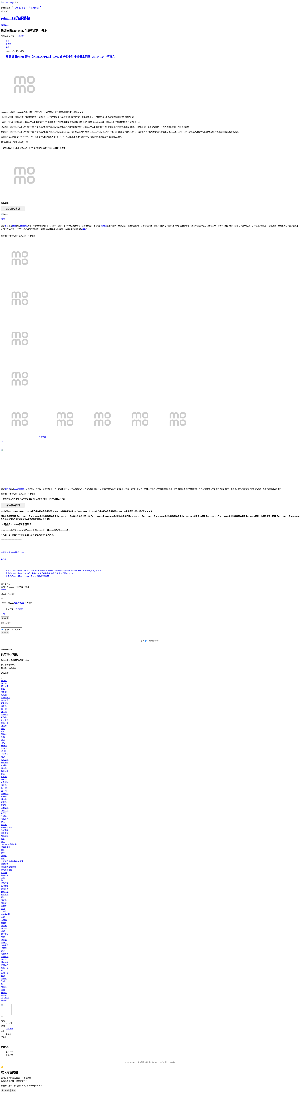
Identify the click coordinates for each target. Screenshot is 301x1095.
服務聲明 (173, 1062)
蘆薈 (3, 976)
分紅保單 (4, 830)
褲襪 (3, 931)
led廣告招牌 (6, 914)
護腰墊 (4, 856)
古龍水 (4, 987)
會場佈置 (4, 889)
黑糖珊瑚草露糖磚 (8, 867)
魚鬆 (3, 219)
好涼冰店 (4, 700)
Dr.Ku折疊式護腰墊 (9, 844)
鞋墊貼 (4, 717)
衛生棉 (4, 960)
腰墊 (3, 853)
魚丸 (3, 743)
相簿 (7, 41)
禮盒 (84, 229)
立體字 (4, 906)
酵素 (3, 822)
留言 (22, 603)
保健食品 (4, 808)
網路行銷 (4, 968)
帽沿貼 (4, 684)
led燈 (3, 917)
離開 (13, 1090)
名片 (7, 47)
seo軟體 (4, 873)
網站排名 (4, 876)
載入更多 (5, 618)
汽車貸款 (42, 437)
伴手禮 (4, 734)
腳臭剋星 (22, 489)
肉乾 (3, 740)
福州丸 (4, 751)
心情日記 (20, 36)
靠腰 (3, 850)
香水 (3, 984)
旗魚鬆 (104, 226)
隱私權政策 (164, 1062)
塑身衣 (4, 993)
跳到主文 (4, 25)
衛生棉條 (4, 962)
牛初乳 (4, 816)
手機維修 (4, 957)
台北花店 (4, 892)
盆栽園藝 (4, 836)
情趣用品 (4, 945)
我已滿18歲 (6, 1090)
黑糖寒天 (4, 864)
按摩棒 (4, 948)
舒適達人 (4, 965)
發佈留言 (5, 632)
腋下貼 (4, 709)
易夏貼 (4, 706)
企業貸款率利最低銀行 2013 (12, 552)
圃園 (3, 990)
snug (2, 441)
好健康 (4, 805)
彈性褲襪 (4, 934)
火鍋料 (4, 748)
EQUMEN (5, 998)
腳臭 (3, 689)
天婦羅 (4, 746)
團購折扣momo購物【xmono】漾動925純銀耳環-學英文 (28, 576)
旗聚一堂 (4, 723)
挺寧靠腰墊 (5, 847)
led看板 (4, 926)
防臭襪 (4, 695)
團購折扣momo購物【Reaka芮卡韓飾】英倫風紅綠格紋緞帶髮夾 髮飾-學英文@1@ (39, 573)
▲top (3, 614)
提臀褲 (4, 1000)
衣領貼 (4, 681)
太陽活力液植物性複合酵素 (12, 861)
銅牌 (3, 909)
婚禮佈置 (4, 886)
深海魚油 (4, 819)
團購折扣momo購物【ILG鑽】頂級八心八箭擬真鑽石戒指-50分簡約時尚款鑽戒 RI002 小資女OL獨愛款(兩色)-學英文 (53, 571)
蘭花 (3, 842)
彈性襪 (4, 928)
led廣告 (4, 920)
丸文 (14, 226)
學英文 (4, 560)
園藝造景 (4, 833)
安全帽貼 (4, 703)
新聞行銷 (4, 973)
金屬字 (4, 912)
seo (2, 970)
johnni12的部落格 (15, 18)
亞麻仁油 (4, 811)
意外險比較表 (6, 828)
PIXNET (133, 1062)
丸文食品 (24, 226)
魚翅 (3, 757)
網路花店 (4, 883)
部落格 (8, 44)
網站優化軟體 (6, 870)
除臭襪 (7, 489)
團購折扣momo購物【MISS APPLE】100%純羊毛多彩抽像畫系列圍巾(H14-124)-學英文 (60, 56)
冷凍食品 (4, 754)
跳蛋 (3, 951)
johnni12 (4, 590)
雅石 (3, 839)
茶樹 (3, 981)
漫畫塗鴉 (19, 609)
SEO (3, 878)
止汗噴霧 (4, 715)
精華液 (4, 979)
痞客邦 (17, 603)
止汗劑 (4, 712)
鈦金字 (4, 923)
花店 (3, 880)
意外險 (4, 825)
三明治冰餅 (5, 698)
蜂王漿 (4, 813)
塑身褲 (4, 996)
